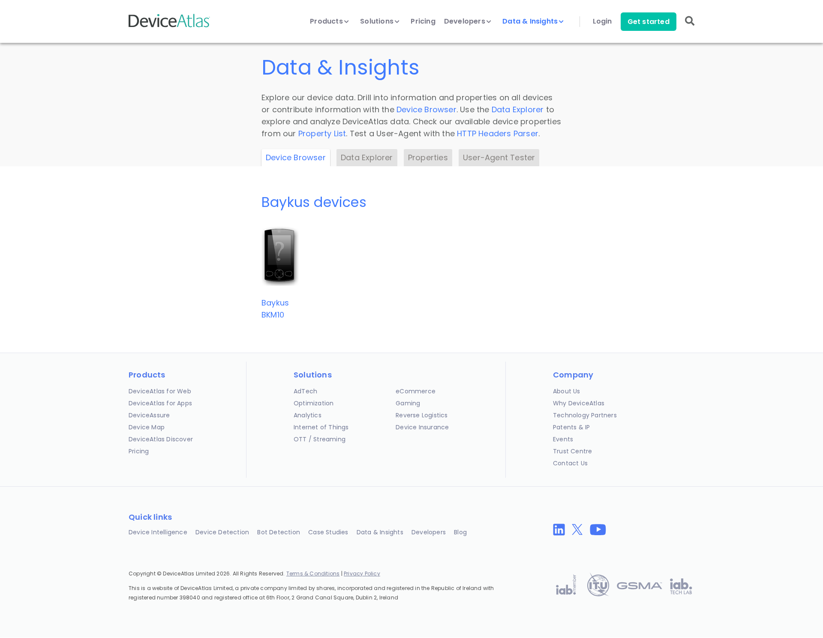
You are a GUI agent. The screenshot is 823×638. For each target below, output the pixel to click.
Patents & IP (571, 427)
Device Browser (426, 109)
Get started (649, 22)
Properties (428, 157)
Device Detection (222, 532)
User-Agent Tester (499, 157)
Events (563, 439)
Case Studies (328, 532)
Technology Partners (585, 415)
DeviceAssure (149, 415)
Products (327, 21)
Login (602, 21)
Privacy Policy (362, 573)
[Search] (689, 26)
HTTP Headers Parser (497, 133)
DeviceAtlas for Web (160, 391)
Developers (465, 21)
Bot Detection (278, 532)
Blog (460, 532)
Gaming (408, 403)
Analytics (307, 415)
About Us (566, 391)
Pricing (423, 21)
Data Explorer (518, 109)
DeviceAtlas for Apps (160, 403)
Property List (322, 133)
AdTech (305, 391)
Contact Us (570, 463)
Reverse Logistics (422, 415)
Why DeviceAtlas (578, 403)
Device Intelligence (158, 532)
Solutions (377, 21)
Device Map (147, 427)
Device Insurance (422, 427)
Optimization (313, 403)
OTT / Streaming (319, 439)
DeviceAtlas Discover (161, 439)
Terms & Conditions (313, 573)
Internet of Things (321, 427)
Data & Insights (530, 21)
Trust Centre (572, 451)
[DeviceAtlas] (169, 26)
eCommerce (416, 391)
